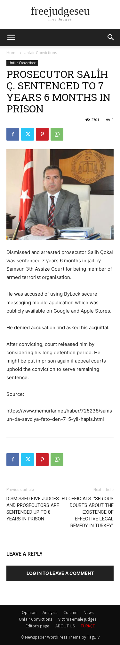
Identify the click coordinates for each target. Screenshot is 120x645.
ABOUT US (65, 626)
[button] (111, 37)
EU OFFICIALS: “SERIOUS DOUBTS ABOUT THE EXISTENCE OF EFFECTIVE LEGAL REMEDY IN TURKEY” (88, 512)
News (88, 612)
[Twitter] (27, 134)
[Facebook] (12, 134)
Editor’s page (37, 626)
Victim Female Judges (77, 619)
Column (70, 612)
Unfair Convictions (40, 52)
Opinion (29, 612)
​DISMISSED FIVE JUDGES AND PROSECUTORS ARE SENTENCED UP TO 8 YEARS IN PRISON (32, 509)
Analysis (50, 612)
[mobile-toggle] (11, 37)
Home (12, 52)
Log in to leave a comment (60, 573)
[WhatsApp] (57, 134)
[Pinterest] (42, 134)
